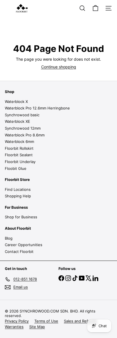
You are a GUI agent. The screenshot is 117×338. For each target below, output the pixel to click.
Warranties (14, 326)
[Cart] (95, 8)
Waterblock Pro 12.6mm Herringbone (37, 108)
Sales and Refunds (80, 321)
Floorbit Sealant (19, 155)
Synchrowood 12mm (23, 128)
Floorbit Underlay (20, 161)
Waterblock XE (17, 121)
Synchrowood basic (22, 115)
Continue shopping (58, 66)
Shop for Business (21, 217)
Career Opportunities (23, 244)
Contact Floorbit (19, 251)
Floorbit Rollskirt (19, 148)
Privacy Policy (17, 321)
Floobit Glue (15, 168)
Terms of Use (46, 321)
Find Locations (18, 189)
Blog (8, 238)
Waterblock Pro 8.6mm (25, 135)
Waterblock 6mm (19, 141)
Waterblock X (16, 101)
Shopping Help (18, 196)
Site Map (37, 326)
